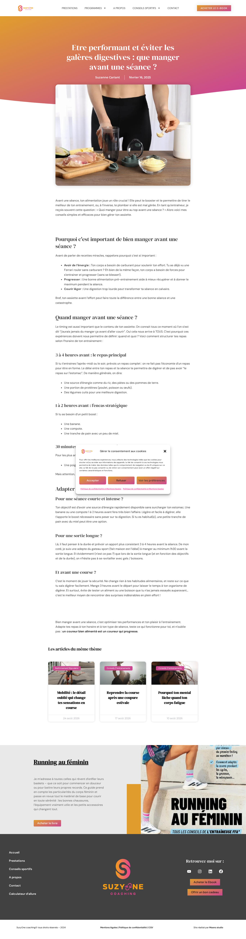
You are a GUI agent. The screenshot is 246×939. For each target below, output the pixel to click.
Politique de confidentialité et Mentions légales (100, 489)
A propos (119, 8)
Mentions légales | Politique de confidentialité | (124, 927)
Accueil (14, 852)
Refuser (121, 480)
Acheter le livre (47, 823)
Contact (173, 8)
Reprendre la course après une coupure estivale (123, 697)
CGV (150, 927)
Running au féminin (61, 762)
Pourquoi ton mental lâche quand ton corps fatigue (174, 697)
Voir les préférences (151, 480)
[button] (165, 451)
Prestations (69, 8)
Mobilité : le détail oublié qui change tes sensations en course (71, 700)
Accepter (93, 480)
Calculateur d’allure (22, 894)
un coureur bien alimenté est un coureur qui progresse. (100, 631)
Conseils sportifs (144, 8)
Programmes (93, 8)
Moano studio (216, 927)
